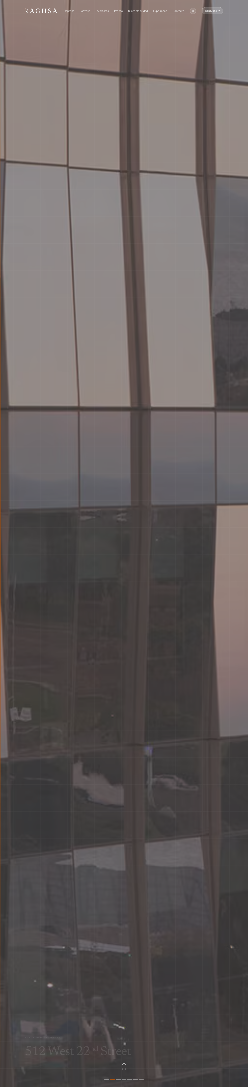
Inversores (102, 11)
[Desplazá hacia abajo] (124, 1067)
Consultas (211, 10)
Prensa (118, 11)
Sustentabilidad (138, 11)
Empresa (69, 11)
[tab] (106, 1079)
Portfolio (85, 11)
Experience (160, 11)
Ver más (32, 1060)
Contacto (178, 11)
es (193, 11)
